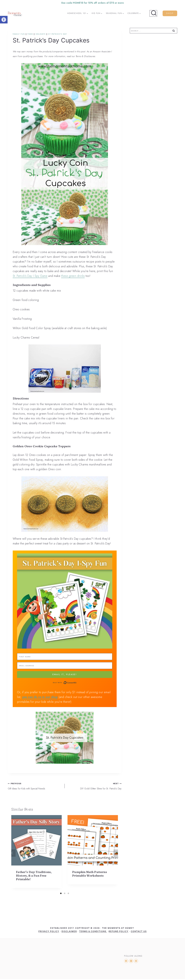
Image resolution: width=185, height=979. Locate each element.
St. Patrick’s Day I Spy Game (30, 276)
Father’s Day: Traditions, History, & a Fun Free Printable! (34, 875)
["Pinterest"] (136, 961)
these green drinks (73, 276)
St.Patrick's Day (57, 34)
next (116, 853)
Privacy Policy (48, 931)
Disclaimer (69, 931)
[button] (4, 19)
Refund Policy (118, 931)
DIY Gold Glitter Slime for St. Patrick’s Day (100, 786)
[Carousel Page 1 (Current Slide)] (61, 893)
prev (13, 853)
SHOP (170, 13)
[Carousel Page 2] (64, 893)
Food (30, 34)
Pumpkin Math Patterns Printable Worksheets (89, 873)
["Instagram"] (131, 961)
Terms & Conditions (93, 931)
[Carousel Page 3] (68, 893)
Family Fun (19, 34)
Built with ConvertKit (76, 682)
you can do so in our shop (40, 697)
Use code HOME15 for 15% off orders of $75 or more (92, 2)
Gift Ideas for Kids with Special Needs (26, 786)
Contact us (139, 931)
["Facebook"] (126, 961)
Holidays (41, 34)
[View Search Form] (153, 13)
